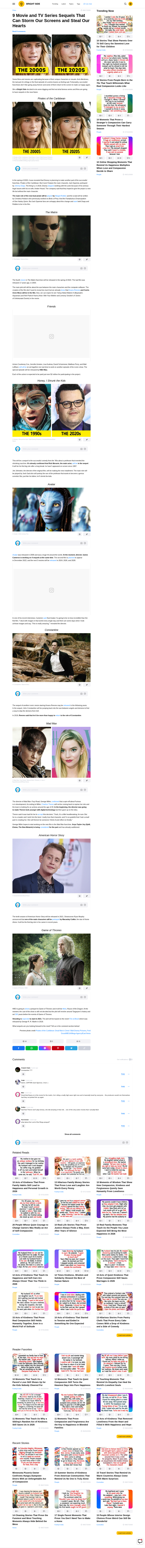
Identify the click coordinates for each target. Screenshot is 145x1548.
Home (14, 1528)
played (49, 196)
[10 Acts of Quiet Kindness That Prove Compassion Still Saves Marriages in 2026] (115, 1259)
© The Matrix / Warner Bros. (20, 259)
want (75, 201)
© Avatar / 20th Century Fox (20, 534)
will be (74, 463)
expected (25, 1019)
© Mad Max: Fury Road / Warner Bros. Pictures (25, 780)
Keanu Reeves (74, 290)
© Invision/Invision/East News (21, 896)
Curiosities (16, 1234)
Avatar (14, 555)
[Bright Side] (29, 4)
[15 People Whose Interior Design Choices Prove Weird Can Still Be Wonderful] (115, 1499)
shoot (27, 1009)
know (63, 290)
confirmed (55, 801)
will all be (22, 367)
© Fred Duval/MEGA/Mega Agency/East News (25, 160)
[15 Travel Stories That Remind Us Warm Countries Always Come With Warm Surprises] (115, 1457)
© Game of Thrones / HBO (20, 988)
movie (23, 280)
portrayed (55, 919)
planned (71, 558)
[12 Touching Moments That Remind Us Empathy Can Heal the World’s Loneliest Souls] (115, 1363)
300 (16, 1014)
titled (64, 1009)
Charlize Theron (48, 804)
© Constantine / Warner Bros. (20, 684)
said (45, 618)
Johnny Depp (20, 186)
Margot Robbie (60, 196)
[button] (24, 1041)
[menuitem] (55, 4)
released (53, 560)
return (58, 715)
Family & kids (101, 50)
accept (40, 814)
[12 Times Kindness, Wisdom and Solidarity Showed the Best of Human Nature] (73, 1259)
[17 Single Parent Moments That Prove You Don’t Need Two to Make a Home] (73, 1499)
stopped (51, 186)
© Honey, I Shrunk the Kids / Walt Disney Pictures (26, 439)
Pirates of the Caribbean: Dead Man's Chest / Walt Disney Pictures (61, 1031)
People (99, 89)
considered (44, 827)
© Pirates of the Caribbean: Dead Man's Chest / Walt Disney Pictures (32, 157)
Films (14, 10)
